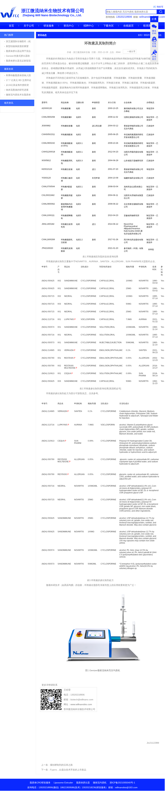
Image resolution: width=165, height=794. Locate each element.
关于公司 (29, 25)
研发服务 (49, 25)
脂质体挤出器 (83, 782)
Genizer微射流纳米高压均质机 (104, 670)
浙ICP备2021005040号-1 (122, 782)
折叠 (154, 19)
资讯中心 (69, 25)
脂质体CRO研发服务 (40, 782)
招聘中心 (88, 25)
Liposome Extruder (63, 782)
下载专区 (108, 25)
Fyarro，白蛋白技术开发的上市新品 (68, 769)
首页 (11, 25)
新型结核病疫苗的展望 (17, 46)
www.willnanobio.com (81, 704)
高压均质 (68, 585)
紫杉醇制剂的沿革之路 (61, 765)
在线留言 (128, 25)
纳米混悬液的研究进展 (17, 90)
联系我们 (148, 25)
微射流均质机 (99, 782)
